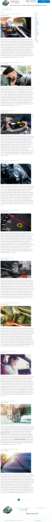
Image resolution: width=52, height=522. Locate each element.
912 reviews (17, 2)
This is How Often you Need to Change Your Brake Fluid (10, 302)
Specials (29, 5)
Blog (7, 9)
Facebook (20, 510)
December (37, 21)
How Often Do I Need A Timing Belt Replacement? (9, 160)
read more (22, 57)
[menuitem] (11, 5)
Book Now (44, 1)
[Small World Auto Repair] (5, 3)
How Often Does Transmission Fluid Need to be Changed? (11, 14)
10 (27, 499)
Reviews (33, 5)
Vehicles (24, 5)
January (36, 20)
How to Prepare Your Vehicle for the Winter (8, 401)
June (36, 26)
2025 (36, 20)
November (37, 22)
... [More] (37, 42)
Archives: (36, 12)
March (36, 18)
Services (15, 5)
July (36, 15)
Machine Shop (39, 5)
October (36, 23)
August (36, 14)
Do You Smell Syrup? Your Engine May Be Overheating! (10, 62)
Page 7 (11, 9)
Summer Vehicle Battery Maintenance (7, 110)
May (36, 16)
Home (11, 5)
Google (22, 510)
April (36, 17)
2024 (36, 31)
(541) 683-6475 (33, 2)
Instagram (26, 510)
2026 (36, 13)
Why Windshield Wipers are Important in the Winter (9, 449)
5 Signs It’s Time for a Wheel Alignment (7, 257)
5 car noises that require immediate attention (8, 351)
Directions (44, 5)
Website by (38, 520)
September (37, 24)
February (36, 19)
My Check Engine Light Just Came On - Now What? (9, 210)
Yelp (24, 510)
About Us (20, 5)
